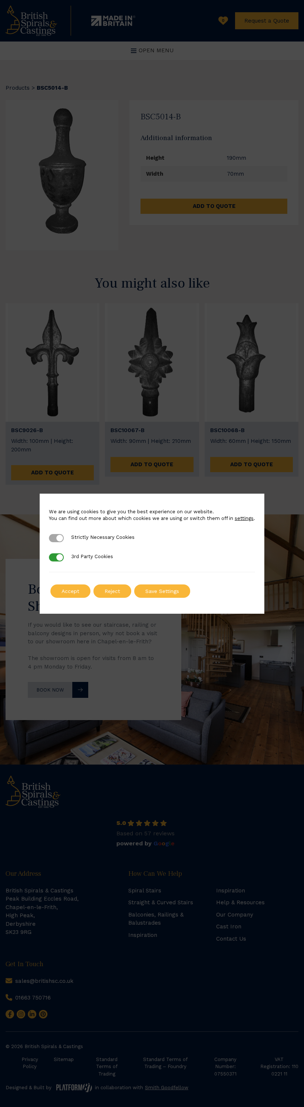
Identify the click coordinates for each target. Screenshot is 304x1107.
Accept (70, 591)
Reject (112, 591)
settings (244, 518)
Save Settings (162, 591)
